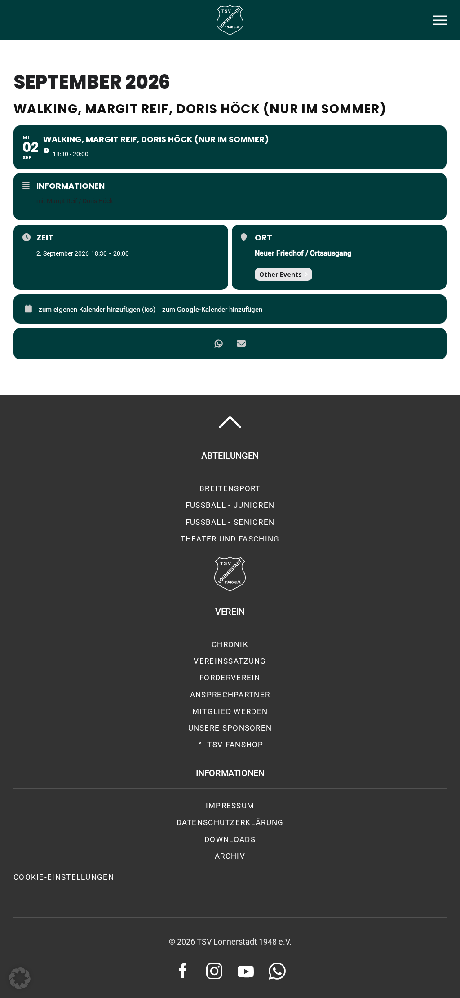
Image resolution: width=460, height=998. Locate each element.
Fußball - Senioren (230, 522)
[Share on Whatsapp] (219, 344)
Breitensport (230, 488)
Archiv (230, 856)
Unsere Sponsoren (230, 727)
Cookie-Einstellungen (63, 877)
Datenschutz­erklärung (230, 822)
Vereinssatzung (230, 660)
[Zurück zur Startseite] (230, 20)
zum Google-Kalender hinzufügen (212, 310)
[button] (440, 20)
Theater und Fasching (230, 538)
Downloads (230, 839)
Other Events (280, 274)
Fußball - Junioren (230, 505)
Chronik (230, 644)
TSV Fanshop (235, 744)
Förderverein (230, 677)
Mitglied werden (230, 711)
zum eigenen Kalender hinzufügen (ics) (97, 310)
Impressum (230, 805)
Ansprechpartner (230, 694)
